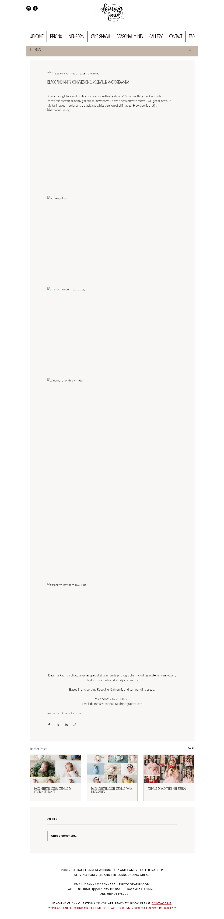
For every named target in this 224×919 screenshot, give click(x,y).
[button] (190, 49)
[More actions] (175, 73)
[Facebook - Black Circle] (35, 8)
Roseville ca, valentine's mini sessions (167, 788)
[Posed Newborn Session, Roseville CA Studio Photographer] (55, 769)
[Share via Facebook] (49, 724)
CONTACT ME (162, 903)
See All (191, 748)
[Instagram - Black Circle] (28, 8)
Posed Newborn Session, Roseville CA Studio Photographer (52, 790)
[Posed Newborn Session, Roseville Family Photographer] (112, 769)
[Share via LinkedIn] (66, 724)
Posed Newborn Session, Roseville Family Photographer (111, 790)
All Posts (35, 49)
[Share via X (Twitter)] (57, 724)
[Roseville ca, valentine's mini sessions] (169, 769)
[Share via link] (74, 724)
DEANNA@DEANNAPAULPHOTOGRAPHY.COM (117, 884)
